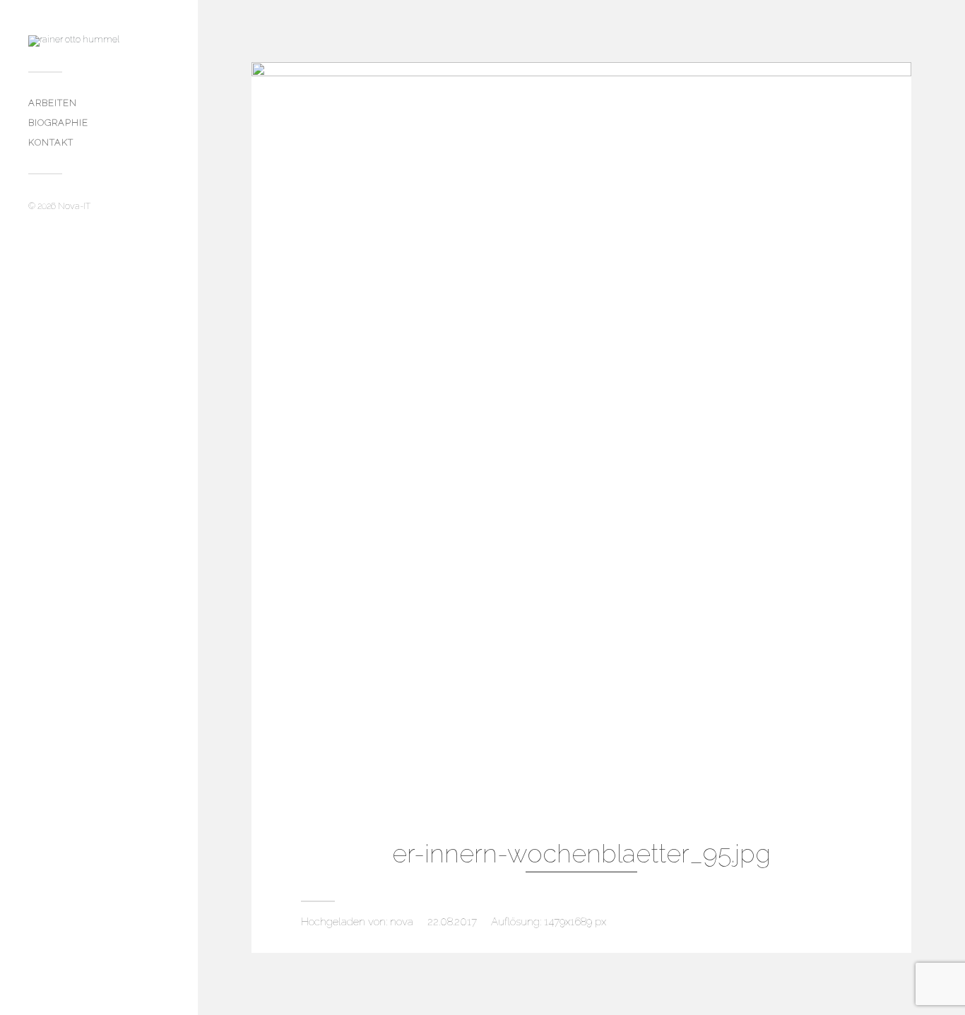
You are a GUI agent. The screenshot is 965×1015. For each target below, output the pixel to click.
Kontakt (50, 142)
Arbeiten (52, 102)
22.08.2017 (452, 921)
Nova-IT (74, 206)
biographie (58, 122)
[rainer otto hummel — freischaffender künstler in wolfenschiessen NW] (99, 41)
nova (401, 921)
